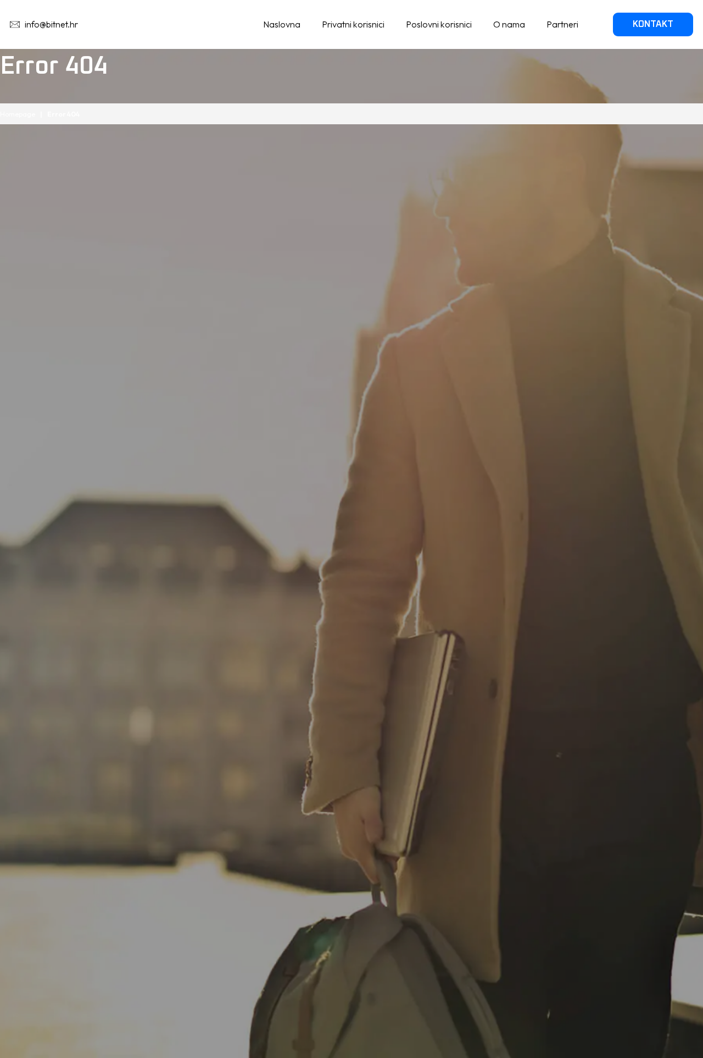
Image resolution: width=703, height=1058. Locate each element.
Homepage (17, 113)
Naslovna (281, 24)
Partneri (562, 24)
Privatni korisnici (353, 24)
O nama (509, 24)
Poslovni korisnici (439, 24)
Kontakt (653, 24)
